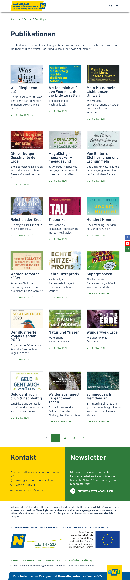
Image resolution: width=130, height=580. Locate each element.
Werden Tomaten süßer (25, 276)
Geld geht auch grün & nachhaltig (26, 396)
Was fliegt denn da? (23, 90)
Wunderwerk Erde (102, 332)
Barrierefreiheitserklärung (78, 560)
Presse (14, 560)
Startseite (15, 19)
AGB (40, 560)
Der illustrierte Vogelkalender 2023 (23, 336)
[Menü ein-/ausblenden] (117, 6)
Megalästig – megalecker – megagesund (60, 158)
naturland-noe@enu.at (29, 490)
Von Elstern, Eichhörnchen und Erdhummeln (103, 158)
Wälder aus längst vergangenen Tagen (64, 398)
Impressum (28, 560)
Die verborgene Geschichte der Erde (23, 158)
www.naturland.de (103, 513)
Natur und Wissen (64, 332)
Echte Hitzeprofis (64, 274)
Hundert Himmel (101, 219)
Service (28, 19)
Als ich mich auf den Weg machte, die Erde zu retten (64, 92)
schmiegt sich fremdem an (99, 396)
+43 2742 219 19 (25, 485)
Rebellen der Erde (26, 219)
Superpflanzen (99, 274)
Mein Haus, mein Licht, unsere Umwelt (101, 92)
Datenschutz (53, 560)
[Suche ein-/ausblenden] (111, 6)
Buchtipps (40, 19)
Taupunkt (57, 219)
